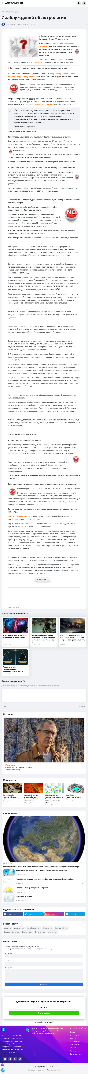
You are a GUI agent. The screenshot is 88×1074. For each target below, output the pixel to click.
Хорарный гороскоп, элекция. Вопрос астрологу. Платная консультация (31, 798)
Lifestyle (52, 932)
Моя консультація (53, 1070)
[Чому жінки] (15, 625)
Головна (31, 1070)
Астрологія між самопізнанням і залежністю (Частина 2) (13, 669)
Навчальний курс (11, 932)
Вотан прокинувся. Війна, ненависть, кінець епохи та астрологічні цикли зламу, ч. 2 (44, 638)
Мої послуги (74, 1051)
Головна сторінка (7, 12)
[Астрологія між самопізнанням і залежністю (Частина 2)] (15, 657)
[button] (3, 3)
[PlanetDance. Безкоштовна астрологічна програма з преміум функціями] (9, 881)
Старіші (82, 707)
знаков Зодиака (35, 62)
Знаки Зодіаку (33, 928)
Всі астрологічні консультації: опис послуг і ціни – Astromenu (12, 797)
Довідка (17, 12)
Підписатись (44, 1013)
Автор (7, 928)
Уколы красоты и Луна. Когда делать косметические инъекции (41, 870)
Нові (4, 707)
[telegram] (20, 1059)
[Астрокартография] (9, 899)
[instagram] (15, 1059)
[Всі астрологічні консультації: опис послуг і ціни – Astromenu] (12, 788)
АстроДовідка (75, 1035)
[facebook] (5, 1059)
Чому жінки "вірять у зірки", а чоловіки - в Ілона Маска (15, 636)
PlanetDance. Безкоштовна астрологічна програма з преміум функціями (45, 879)
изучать (44, 104)
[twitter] (10, 1059)
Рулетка (40, 932)
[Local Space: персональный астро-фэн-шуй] (75, 788)
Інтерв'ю (47, 928)
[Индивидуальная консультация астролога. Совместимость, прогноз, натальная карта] (54, 788)
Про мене (10, 765)
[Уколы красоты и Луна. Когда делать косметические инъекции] (9, 872)
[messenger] (3, 1065)
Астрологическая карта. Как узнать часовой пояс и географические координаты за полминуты (41, 867)
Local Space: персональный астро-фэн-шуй (74, 797)
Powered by (38, 1022)
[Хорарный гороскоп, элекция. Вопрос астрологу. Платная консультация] (33, 788)
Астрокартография (24, 896)
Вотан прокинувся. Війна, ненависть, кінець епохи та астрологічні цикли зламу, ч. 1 (72, 638)
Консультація (61, 928)
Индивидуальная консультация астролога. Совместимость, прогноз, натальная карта (54, 799)
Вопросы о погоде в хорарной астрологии (33, 888)
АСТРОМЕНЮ (14, 3)
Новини (27, 932)
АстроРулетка (75, 1041)
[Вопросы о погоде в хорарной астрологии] (9, 890)
